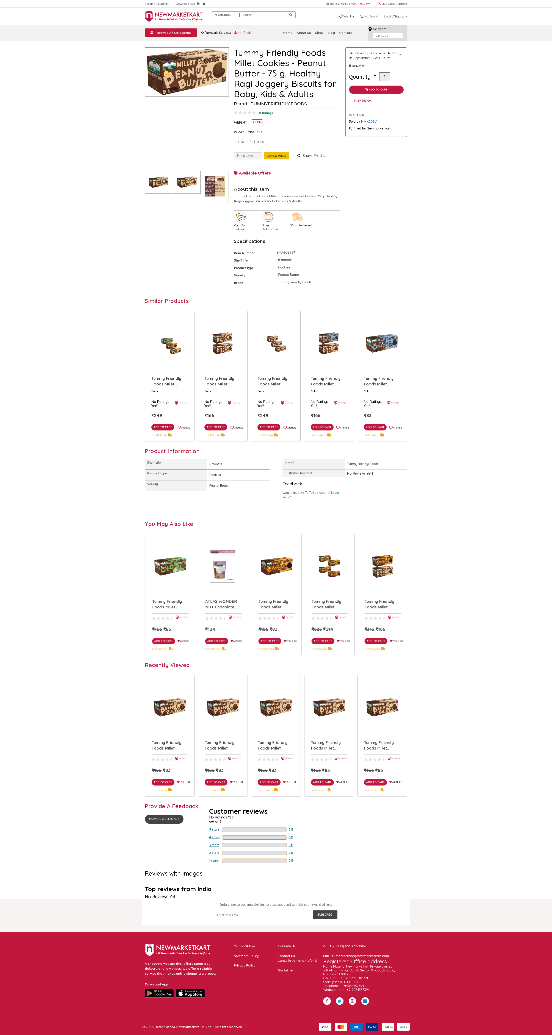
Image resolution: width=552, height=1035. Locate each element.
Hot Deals (244, 33)
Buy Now (362, 100)
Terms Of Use (244, 946)
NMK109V (369, 121)
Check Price (277, 156)
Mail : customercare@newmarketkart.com (356, 956)
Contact (345, 33)
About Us (304, 33)
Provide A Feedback (164, 819)
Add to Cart (377, 89)
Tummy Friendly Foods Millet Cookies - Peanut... (168, 381)
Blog (331, 33)
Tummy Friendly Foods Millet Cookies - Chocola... (219, 604)
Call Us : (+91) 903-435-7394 (344, 946)
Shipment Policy (246, 956)
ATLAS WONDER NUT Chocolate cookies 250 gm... (380, 381)
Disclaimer (286, 970)
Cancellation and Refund (297, 961)
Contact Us (286, 956)
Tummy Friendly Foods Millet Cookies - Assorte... (222, 381)
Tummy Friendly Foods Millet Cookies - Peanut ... (275, 381)
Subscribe (325, 914)
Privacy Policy (245, 965)
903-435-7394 (361, 4)
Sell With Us (287, 946)
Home (287, 33)
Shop (319, 33)
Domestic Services (217, 33)
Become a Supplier (157, 3)
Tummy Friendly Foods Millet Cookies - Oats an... (325, 381)
